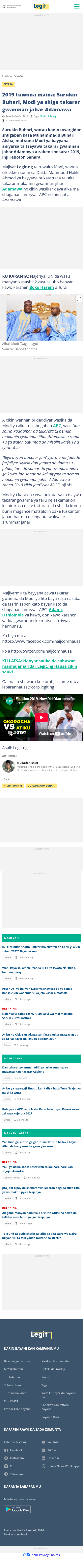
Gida (5, 76)
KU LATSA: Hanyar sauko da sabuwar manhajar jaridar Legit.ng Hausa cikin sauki (39, 666)
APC (57, 425)
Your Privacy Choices (46, 1555)
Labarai (7, 957)
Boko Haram (41, 287)
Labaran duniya (12, 1177)
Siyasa (18, 76)
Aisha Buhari (13, 785)
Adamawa (12, 189)
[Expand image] (78, 298)
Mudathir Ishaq (48, 116)
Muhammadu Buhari (41, 785)
